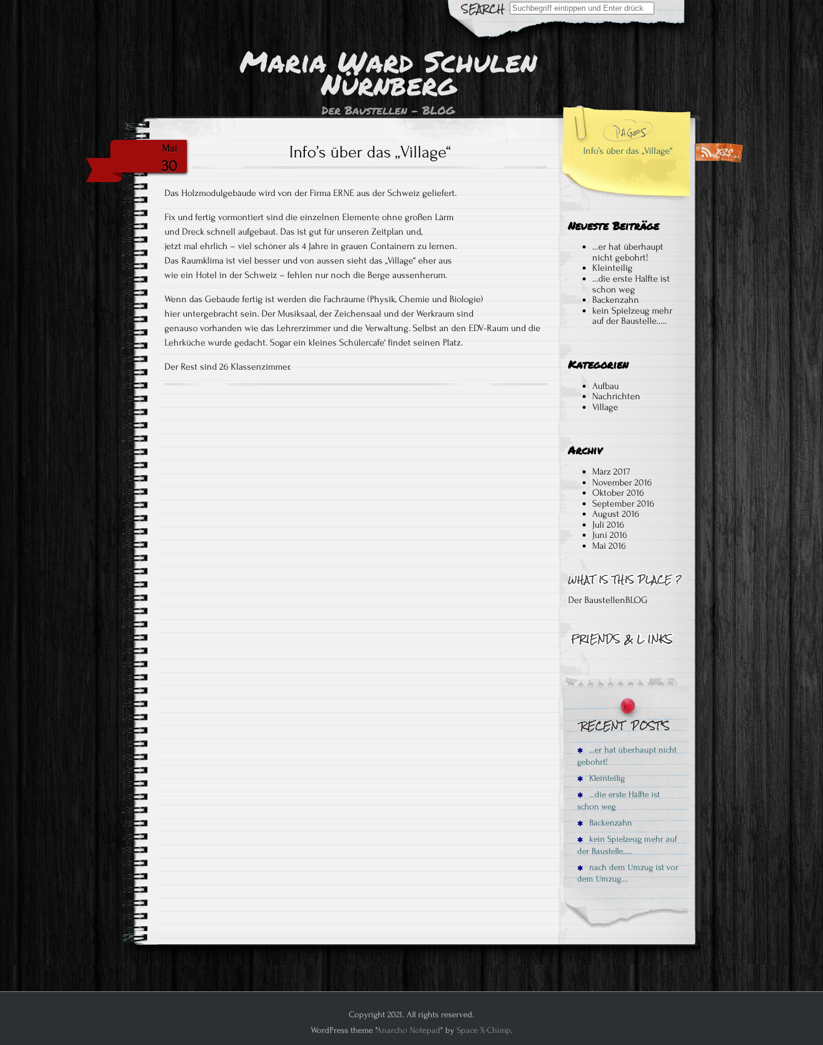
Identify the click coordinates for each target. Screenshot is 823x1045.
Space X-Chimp (484, 1030)
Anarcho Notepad (408, 1030)
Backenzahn (615, 299)
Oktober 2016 (618, 492)
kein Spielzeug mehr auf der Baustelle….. (632, 316)
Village (605, 407)
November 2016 (622, 482)
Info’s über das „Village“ (627, 150)
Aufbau (605, 385)
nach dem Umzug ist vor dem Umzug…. (627, 873)
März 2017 (611, 471)
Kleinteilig (613, 267)
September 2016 (623, 503)
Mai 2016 (609, 545)
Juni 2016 (609, 534)
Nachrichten (616, 396)
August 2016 (615, 513)
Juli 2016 (608, 524)
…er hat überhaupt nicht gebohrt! (627, 252)
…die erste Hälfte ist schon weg (631, 284)
